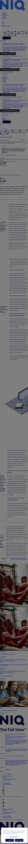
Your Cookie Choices (14, 836)
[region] (14, 835)
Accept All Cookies (19, 840)
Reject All (9, 840)
